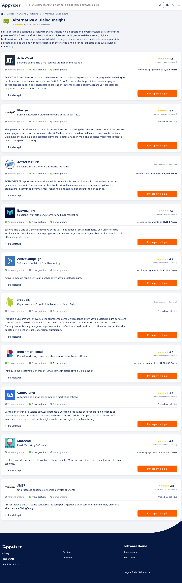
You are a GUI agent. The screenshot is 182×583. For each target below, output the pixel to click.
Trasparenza (8, 558)
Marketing (11, 13)
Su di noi (67, 552)
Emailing (22, 13)
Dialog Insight (35, 13)
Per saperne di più (157, 93)
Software (67, 557)
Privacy (5, 553)
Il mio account (130, 551)
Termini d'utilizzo (10, 564)
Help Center (129, 557)
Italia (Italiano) (139, 572)
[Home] (2, 14)
